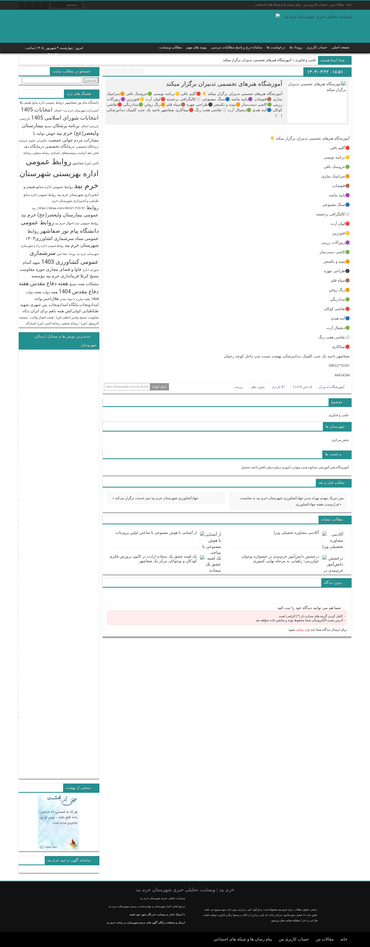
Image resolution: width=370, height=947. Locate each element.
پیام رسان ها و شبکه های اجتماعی (278, 4)
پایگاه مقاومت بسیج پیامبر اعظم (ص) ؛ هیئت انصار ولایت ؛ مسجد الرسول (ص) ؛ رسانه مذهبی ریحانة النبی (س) (59, 317)
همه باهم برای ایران (47, 310)
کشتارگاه (30, 323)
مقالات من (337, 4)
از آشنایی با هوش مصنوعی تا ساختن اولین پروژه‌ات (156, 533)
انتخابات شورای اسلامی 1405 (65, 117)
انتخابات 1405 (37, 109)
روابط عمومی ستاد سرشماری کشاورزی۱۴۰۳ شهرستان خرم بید (62, 238)
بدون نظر (258, 387)
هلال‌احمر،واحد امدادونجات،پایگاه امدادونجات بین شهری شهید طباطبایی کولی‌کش (59, 304)
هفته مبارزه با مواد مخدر (75, 299)
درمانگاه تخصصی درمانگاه (52, 146)
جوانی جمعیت (60, 140)
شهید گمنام (31, 262)
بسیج (47, 126)
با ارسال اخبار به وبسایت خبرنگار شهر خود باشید (157, 914)
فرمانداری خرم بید (62, 275)
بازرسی (25, 118)
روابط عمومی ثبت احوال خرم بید (77, 223)
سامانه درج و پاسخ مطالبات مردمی (236, 47)
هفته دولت (50, 292)
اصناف (57, 110)
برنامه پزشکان (66, 125)
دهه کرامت (84, 153)
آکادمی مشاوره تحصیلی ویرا (296, 533)
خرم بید (282, 909)
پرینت (239, 387)
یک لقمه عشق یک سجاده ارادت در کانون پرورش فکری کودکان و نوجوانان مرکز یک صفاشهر (153, 558)
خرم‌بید (23, 140)
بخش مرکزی (340, 440)
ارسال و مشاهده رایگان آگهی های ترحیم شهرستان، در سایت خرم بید (145, 922)
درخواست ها (276, 47)
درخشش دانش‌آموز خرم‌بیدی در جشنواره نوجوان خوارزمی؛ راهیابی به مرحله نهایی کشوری (280, 558)
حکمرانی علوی (37, 140)
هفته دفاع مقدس (49, 283)
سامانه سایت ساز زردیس (285, 920)
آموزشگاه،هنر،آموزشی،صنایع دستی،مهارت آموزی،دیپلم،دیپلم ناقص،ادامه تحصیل (295, 467)
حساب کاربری (317, 47)
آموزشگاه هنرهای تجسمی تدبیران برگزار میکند (224, 83)
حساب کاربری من (315, 4)
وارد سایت (302, 630)
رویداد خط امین (66, 254)
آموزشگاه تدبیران (332, 387)
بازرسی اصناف (90, 126)
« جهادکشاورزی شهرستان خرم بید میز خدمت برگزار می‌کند (155, 498)
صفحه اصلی (340, 47)
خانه (349, 4)
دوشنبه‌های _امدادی (63, 153)
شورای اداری (90, 270)
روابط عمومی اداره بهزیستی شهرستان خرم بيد (59, 173)
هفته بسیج (77, 284)
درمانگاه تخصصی (87, 147)
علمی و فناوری (305, 60)
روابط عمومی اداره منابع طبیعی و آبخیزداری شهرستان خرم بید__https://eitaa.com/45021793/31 (61, 201)
